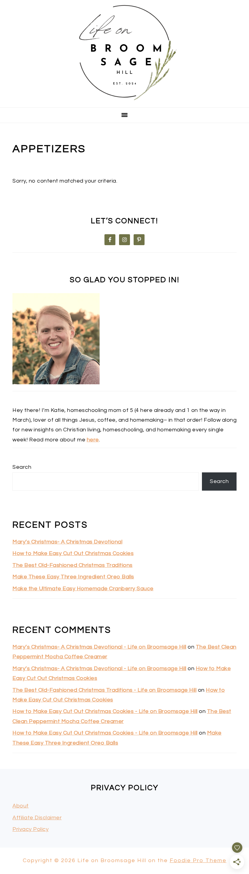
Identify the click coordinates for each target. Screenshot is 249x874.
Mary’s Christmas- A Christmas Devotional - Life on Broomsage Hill (99, 647)
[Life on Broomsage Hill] (124, 99)
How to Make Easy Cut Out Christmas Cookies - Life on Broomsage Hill (105, 711)
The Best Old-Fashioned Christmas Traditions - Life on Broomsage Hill (104, 690)
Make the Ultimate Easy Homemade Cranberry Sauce (83, 588)
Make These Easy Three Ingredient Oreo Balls (73, 577)
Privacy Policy (30, 829)
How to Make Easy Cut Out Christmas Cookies (73, 553)
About (20, 806)
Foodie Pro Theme (198, 860)
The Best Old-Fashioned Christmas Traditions (72, 565)
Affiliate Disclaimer (37, 818)
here (93, 440)
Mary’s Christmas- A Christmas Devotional (67, 542)
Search (21, 467)
